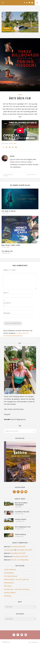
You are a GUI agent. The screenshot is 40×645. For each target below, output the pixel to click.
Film (20, 94)
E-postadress (7, 302)
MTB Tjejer (8, 586)
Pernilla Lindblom (10, 592)
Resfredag (7, 596)
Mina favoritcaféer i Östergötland (21, 504)
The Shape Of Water (9, 211)
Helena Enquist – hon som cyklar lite (16, 579)
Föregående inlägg (8, 175)
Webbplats (6, 313)
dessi (15, 143)
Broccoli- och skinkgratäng (19, 560)
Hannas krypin (9, 550)
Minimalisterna (9, 583)
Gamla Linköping (20, 534)
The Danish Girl (7, 251)
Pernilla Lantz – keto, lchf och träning (16, 589)
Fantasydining (9, 573)
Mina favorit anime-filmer (11, 245)
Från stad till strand (10, 576)
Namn (6, 293)
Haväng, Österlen (20, 519)
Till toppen (32, 642)
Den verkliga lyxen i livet (23, 527)
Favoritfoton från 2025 (22, 512)
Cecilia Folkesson (10, 569)
